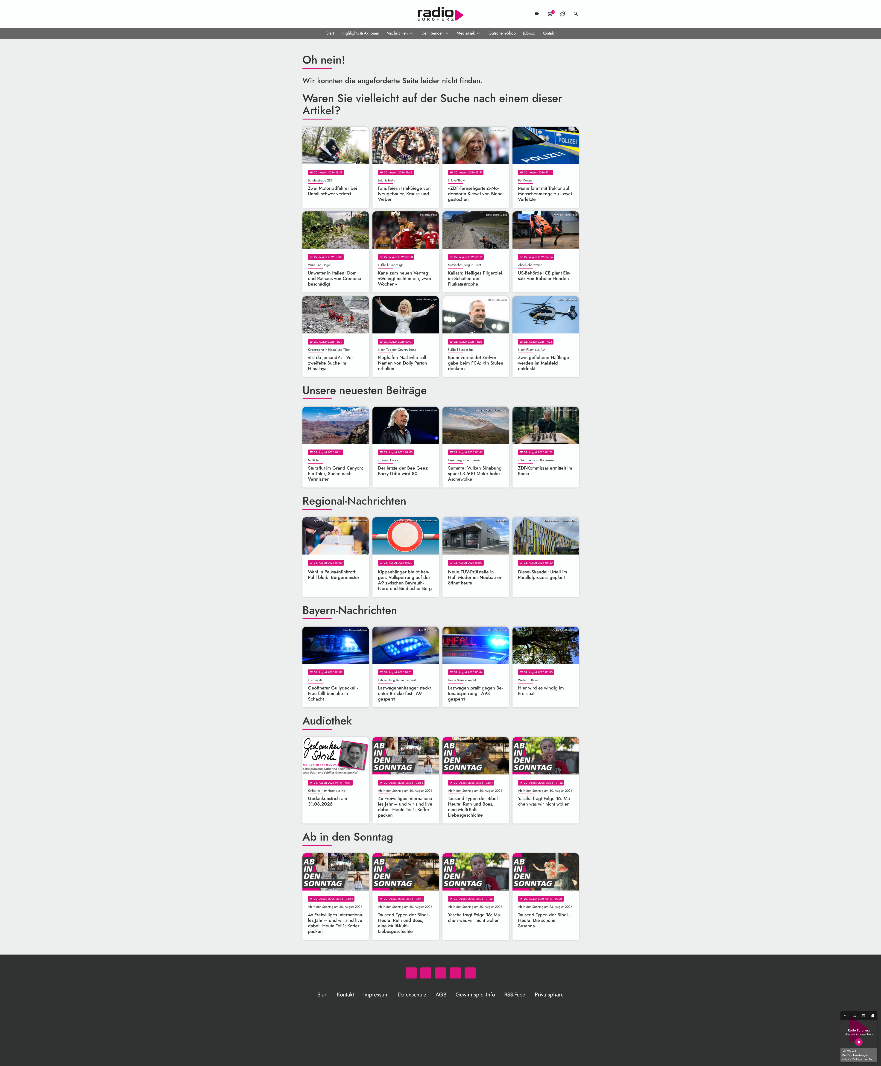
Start (330, 33)
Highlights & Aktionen (360, 33)
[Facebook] (316, 13)
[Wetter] (563, 14)
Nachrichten (397, 33)
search (576, 14)
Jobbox (529, 33)
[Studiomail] (334, 13)
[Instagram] (325, 13)
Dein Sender (432, 33)
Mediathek (466, 33)
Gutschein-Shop (502, 33)
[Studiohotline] (343, 13)
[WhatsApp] (307, 13)
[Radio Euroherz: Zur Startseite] (441, 14)
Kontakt (548, 33)
